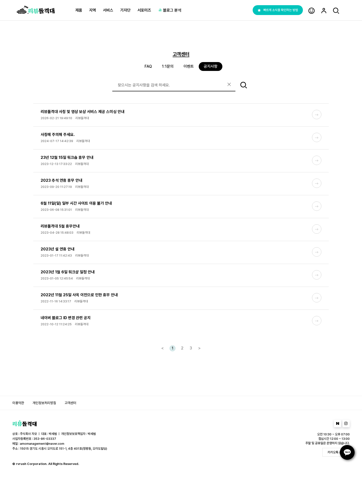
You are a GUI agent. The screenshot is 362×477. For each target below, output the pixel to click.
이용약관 (18, 403)
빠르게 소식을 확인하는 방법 (280, 10)
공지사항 (210, 66)
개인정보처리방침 (44, 403)
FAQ (148, 66)
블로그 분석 (171, 10)
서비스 (108, 10)
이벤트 (188, 66)
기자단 (125, 10)
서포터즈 (144, 10)
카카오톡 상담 (336, 452)
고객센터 (70, 403)
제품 (78, 10)
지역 (92, 10)
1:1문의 (168, 66)
